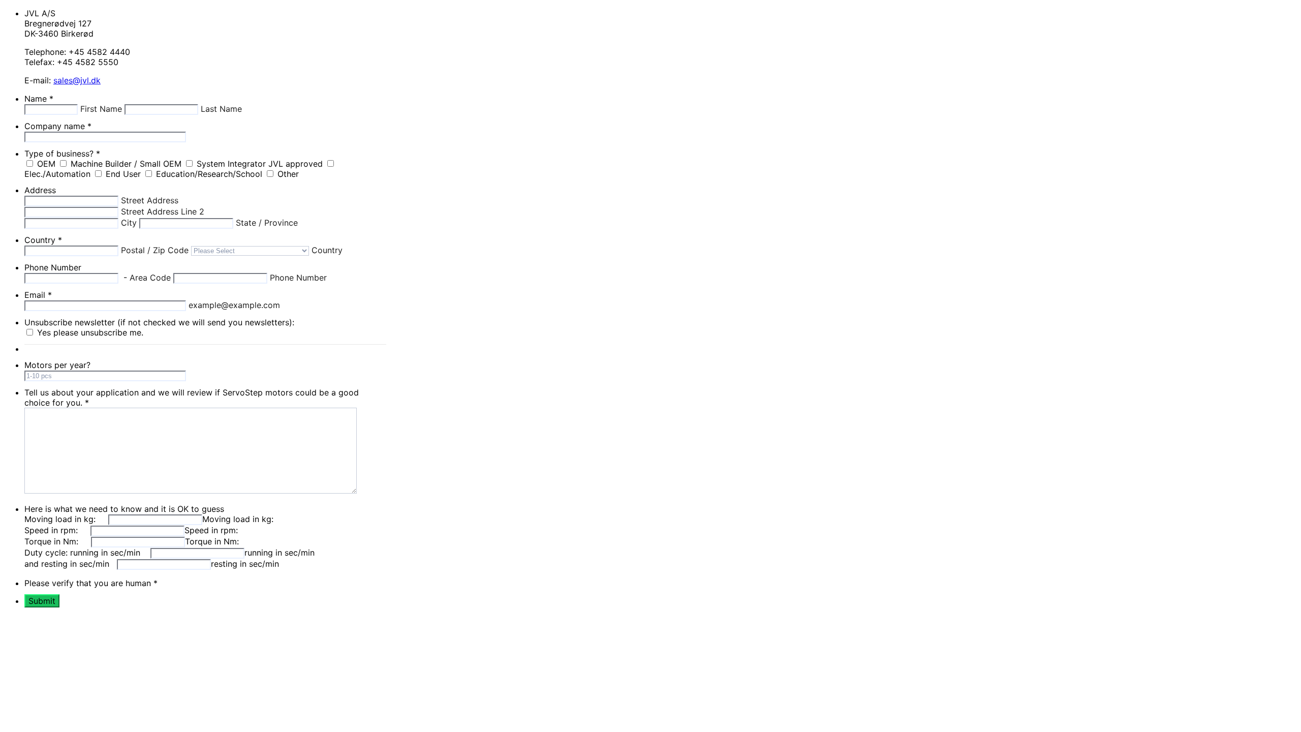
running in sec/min (280, 552)
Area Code (151, 277)
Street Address (149, 200)
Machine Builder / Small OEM (127, 164)
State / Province (267, 223)
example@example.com (234, 305)
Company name (57, 126)
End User (124, 174)
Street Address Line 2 (162, 211)
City (130, 223)
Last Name (221, 109)
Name (38, 99)
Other (288, 174)
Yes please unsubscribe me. (90, 332)
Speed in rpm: (212, 530)
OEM (47, 164)
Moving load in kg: (237, 519)
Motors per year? (57, 365)
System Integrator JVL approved (261, 164)
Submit (41, 601)
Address (40, 190)
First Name (102, 109)
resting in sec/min (246, 564)
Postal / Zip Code (156, 250)
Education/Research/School (210, 174)
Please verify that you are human (91, 583)
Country (43, 240)
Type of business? (62, 153)
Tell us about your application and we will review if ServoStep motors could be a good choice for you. (191, 397)
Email (38, 295)
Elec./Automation (58, 174)
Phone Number (52, 267)
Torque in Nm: (212, 541)
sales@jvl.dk (77, 80)
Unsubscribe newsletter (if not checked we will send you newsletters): (159, 322)
